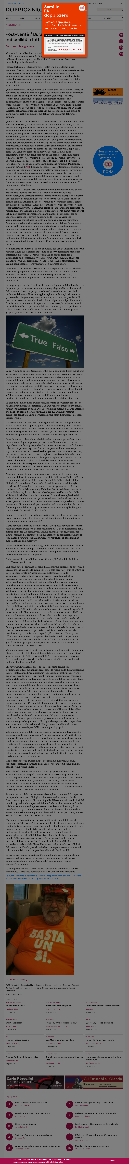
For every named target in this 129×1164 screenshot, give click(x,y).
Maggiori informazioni (55, 1162)
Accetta (112, 1160)
